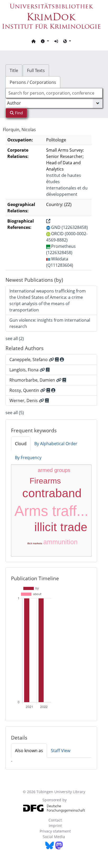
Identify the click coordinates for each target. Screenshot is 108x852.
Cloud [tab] (20, 443)
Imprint (55, 825)
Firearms (45, 480)
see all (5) (15, 412)
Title (14, 70)
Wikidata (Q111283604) (59, 262)
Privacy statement (55, 831)
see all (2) (15, 338)
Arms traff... (51, 511)
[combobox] (54, 93)
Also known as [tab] (29, 750)
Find (18, 112)
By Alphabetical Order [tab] (55, 443)
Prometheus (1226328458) (61, 249)
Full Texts (36, 70)
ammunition (60, 542)
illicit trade (60, 527)
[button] (44, 41)
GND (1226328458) (69, 227)
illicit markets (34, 543)
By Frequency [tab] (28, 457)
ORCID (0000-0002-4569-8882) (67, 237)
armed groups (54, 470)
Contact (55, 820)
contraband (52, 493)
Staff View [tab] (60, 750)
